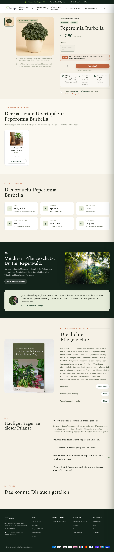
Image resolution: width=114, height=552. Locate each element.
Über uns (76, 529)
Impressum (97, 521)
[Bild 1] (9, 21)
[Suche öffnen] (101, 8)
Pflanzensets (36, 533)
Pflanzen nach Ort (41, 8)
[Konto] (105, 8)
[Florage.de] (10, 8)
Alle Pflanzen (36, 521)
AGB (94, 525)
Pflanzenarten (75, 8)
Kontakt (75, 525)
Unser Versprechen (59, 521)
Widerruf (96, 533)
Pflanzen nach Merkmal (56, 8)
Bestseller (35, 525)
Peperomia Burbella (71, 348)
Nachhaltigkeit (90, 8)
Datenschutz (97, 529)
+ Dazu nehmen (16, 161)
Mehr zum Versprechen (16, 281)
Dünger (34, 536)
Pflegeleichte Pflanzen (39, 529)
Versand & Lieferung (80, 521)
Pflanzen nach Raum (24, 8)
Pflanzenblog (77, 533)
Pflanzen (63, 18)
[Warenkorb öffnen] (109, 8)
